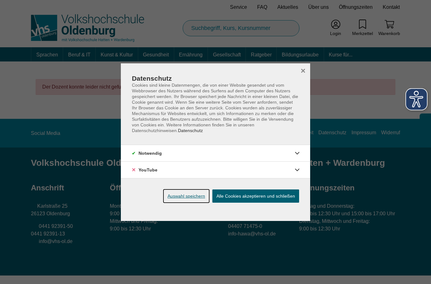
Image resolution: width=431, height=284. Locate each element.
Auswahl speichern (186, 196)
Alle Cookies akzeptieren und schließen (255, 196)
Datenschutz (190, 130)
